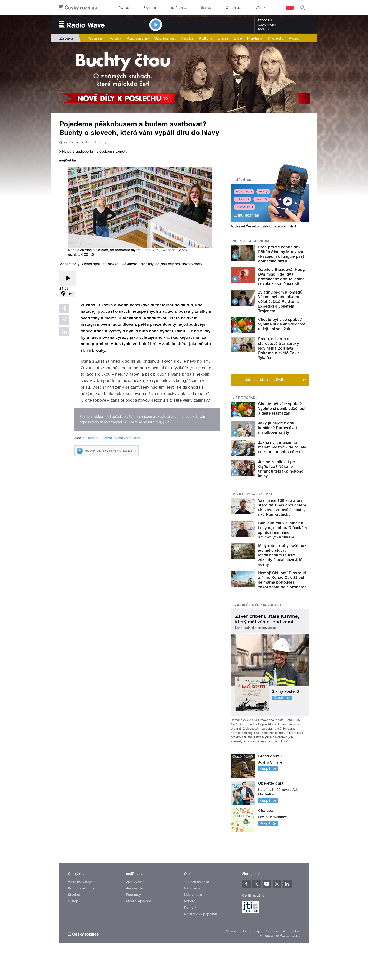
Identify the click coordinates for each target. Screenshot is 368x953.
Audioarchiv (267, 24)
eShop (73, 901)
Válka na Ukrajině (81, 882)
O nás (223, 38)
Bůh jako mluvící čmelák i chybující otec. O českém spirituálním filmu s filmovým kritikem (282, 530)
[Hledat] (303, 7)
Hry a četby (242, 191)
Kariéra (189, 901)
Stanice (206, 7)
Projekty (276, 38)
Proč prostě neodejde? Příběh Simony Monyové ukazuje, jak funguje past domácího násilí (281, 254)
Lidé (238, 38)
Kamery (263, 28)
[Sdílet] (71, 294)
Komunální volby (81, 888)
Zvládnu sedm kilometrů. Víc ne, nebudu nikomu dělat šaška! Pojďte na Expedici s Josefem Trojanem (281, 301)
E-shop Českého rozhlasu (257, 605)
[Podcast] (63, 294)
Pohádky (241, 199)
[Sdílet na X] (64, 320)
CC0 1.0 (87, 255)
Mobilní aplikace (138, 901)
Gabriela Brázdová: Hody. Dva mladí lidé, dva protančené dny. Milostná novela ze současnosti (281, 276)
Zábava (66, 38)
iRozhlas (124, 7)
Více (295, 38)
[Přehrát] (67, 278)
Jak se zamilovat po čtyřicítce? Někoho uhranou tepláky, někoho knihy (280, 469)
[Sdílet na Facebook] (64, 308)
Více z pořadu (245, 398)
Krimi (261, 191)
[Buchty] (184, 77)
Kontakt (190, 907)
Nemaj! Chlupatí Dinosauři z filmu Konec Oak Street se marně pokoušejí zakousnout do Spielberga (282, 580)
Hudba (187, 38)
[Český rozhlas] (78, 7)
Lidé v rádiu (193, 895)
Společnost (165, 38)
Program (150, 7)
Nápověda (192, 888)
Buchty (100, 142)
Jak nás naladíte (196, 882)
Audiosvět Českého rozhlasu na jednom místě (263, 226)
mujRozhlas (178, 7)
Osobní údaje (251, 931)
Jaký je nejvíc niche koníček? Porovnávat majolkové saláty (277, 428)
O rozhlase (234, 7)
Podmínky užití (275, 931)
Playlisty (255, 38)
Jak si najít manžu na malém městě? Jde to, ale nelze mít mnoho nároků (282, 447)
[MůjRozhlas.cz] (67, 161)
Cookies (231, 931)
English (295, 931)
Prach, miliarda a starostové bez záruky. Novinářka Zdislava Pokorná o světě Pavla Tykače (279, 348)
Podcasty (133, 895)
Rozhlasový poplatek (200, 914)
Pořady (115, 38)
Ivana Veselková (127, 438)
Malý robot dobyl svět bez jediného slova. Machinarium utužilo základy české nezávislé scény (282, 555)
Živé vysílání (243, 206)
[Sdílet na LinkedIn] (64, 331)
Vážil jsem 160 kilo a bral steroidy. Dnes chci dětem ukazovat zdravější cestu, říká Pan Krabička (282, 507)
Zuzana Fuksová (99, 438)
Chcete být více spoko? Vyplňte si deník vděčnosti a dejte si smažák (282, 324)
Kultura (205, 38)
